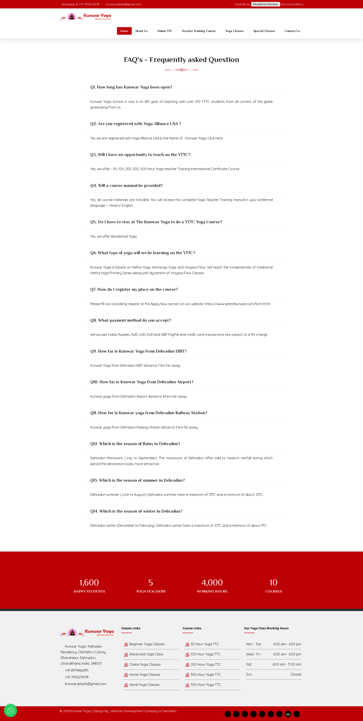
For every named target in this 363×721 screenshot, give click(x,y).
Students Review (266, 4)
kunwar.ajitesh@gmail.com (123, 4)
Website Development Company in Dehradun (143, 711)
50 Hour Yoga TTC (204, 644)
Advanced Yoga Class (146, 654)
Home (124, 31)
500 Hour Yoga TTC (205, 685)
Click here (215, 138)
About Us (141, 31)
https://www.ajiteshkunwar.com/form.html (237, 304)
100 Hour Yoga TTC (205, 654)
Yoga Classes (234, 31)
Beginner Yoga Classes (147, 644)
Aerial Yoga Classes (144, 685)
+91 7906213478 (76, 677)
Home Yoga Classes (144, 674)
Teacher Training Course (199, 31)
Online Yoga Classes (145, 664)
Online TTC (164, 31)
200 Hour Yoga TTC (205, 664)
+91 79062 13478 (89, 4)
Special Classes (264, 31)
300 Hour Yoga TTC (205, 674)
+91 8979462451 (76, 670)
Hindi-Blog (242, 4)
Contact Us (292, 31)
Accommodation (292, 4)
